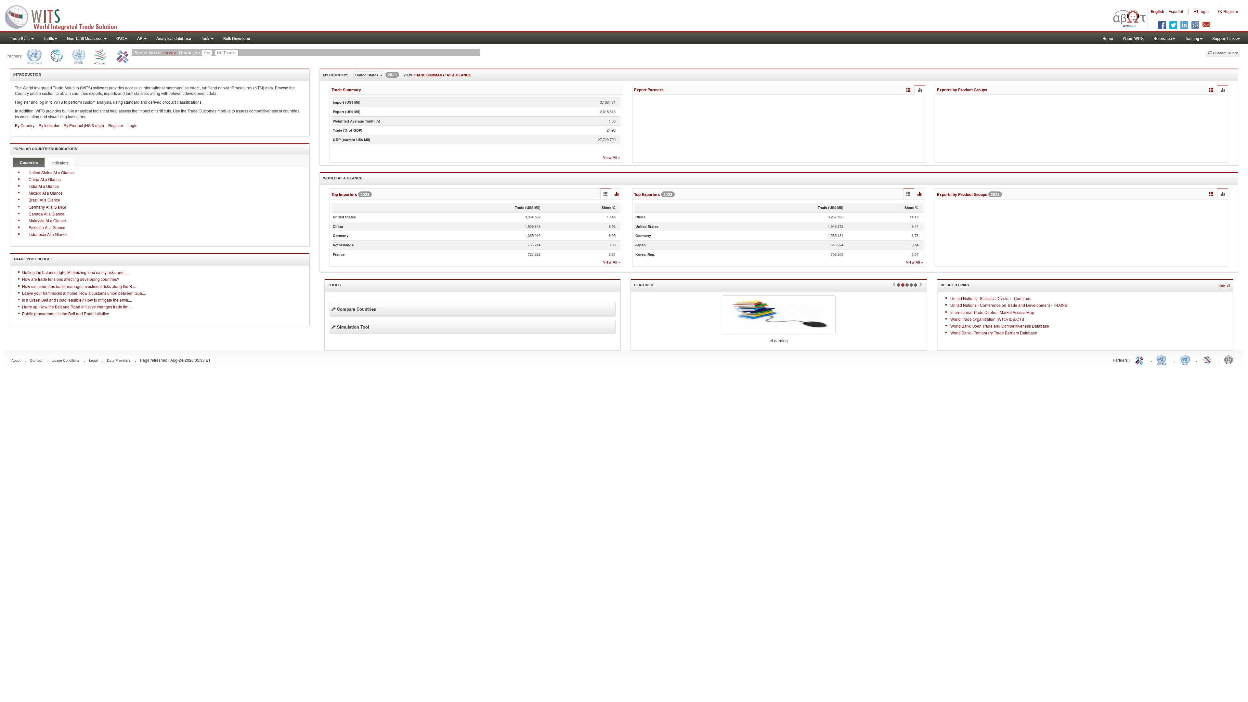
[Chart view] (919, 90)
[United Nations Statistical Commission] (78, 55)
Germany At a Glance (47, 207)
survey (169, 53)
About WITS (1133, 38)
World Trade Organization (1207, 359)
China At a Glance (45, 179)
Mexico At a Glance (46, 193)
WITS (65, 16)
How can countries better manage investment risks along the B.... (79, 286)
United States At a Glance (51, 172)
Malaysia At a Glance (47, 220)
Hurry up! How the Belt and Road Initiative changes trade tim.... (77, 306)
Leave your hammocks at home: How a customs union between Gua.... (84, 293)
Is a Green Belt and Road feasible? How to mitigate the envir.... (77, 300)
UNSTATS (1185, 359)
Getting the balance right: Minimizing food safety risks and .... (75, 272)
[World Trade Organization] (100, 55)
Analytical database (173, 38)
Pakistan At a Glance (47, 227)
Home (1107, 38)
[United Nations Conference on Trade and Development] (33, 55)
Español (1175, 11)
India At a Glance (44, 186)
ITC (1140, 359)
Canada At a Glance (46, 213)
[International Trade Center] (121, 55)
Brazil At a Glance (44, 199)
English (1157, 11)
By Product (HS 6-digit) (84, 125)
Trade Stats (20, 38)
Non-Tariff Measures (85, 38)
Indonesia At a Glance (48, 234)
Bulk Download (236, 38)
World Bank (1230, 359)
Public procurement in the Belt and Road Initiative (65, 313)
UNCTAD (1162, 359)
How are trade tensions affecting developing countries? (70, 279)
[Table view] (909, 90)
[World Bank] (57, 55)
